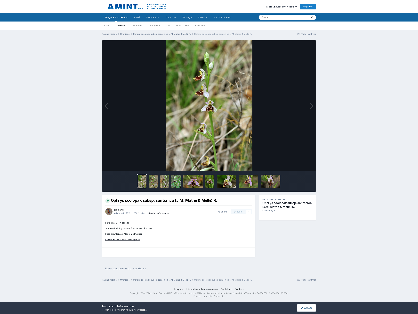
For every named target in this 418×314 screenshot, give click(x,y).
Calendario (136, 25)
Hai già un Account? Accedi (280, 6)
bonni (121, 209)
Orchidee (120, 25)
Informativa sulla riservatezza (202, 289)
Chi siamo (200, 25)
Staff (168, 25)
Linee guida (154, 25)
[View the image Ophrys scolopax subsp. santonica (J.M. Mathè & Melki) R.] (142, 181)
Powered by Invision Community (209, 296)
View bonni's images (158, 213)
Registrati (308, 6)
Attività (136, 17)
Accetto (308, 308)
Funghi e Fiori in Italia (116, 17)
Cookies (239, 289)
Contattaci (226, 289)
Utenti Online (182, 25)
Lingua (178, 289)
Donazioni (171, 17)
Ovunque (300, 17)
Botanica (202, 17)
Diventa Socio (153, 17)
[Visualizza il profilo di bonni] (109, 211)
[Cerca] (312, 17)
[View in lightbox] (209, 105)
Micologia (187, 17)
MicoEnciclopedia (222, 17)
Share (223, 211)
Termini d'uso (109, 309)
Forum (106, 25)
